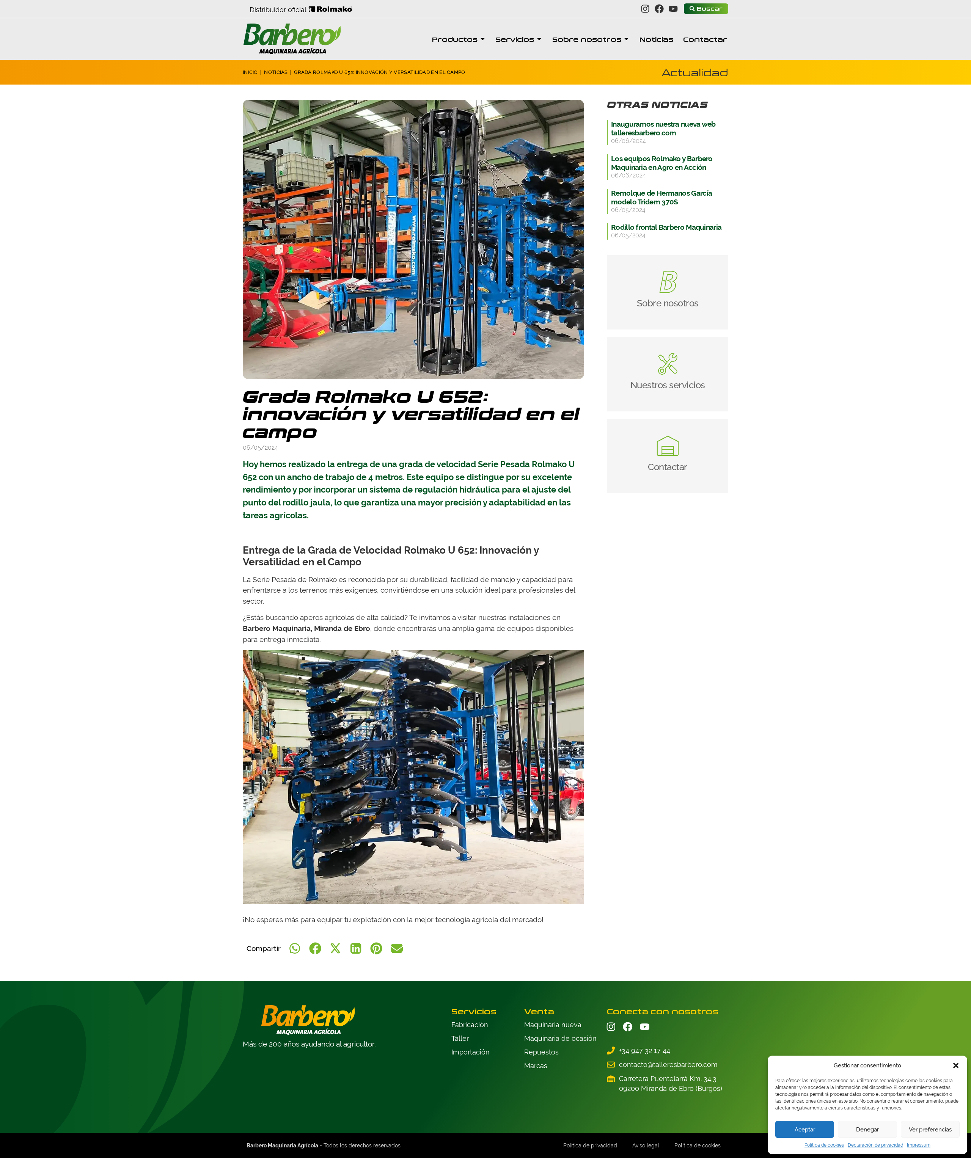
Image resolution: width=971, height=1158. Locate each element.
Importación (470, 1052)
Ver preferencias (930, 1129)
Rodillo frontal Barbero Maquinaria (666, 227)
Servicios (514, 39)
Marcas (535, 1066)
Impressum (918, 1145)
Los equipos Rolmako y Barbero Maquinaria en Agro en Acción (662, 162)
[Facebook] (659, 9)
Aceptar (805, 1129)
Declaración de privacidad (875, 1145)
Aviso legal (645, 1145)
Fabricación (469, 1025)
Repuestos (541, 1052)
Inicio (250, 72)
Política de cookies (824, 1145)
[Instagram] (645, 9)
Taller (460, 1038)
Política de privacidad (590, 1145)
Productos (455, 39)
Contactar (705, 39)
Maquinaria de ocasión (560, 1038)
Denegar (867, 1129)
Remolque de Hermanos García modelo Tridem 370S (661, 197)
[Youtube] (673, 9)
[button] (956, 1065)
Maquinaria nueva (552, 1025)
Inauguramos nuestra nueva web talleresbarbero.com (663, 128)
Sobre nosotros (586, 39)
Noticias (656, 39)
